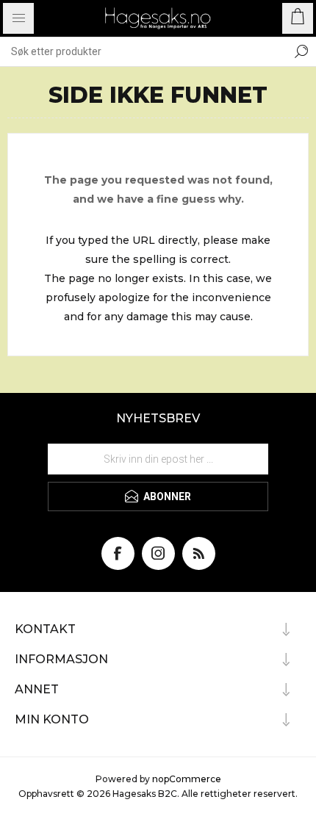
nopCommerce (186, 778)
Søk (301, 51)
